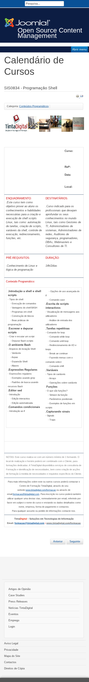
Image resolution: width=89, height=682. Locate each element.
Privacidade (11, 649)
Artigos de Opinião (19, 589)
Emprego (13, 620)
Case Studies (16, 595)
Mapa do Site (12, 656)
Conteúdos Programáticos (34, 106)
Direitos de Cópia (14, 668)
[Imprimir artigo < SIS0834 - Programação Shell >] (78, 96)
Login (11, 626)
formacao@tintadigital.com (29, 523)
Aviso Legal (11, 643)
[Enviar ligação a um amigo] (81, 96)
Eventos (13, 614)
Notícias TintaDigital (20, 607)
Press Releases (18, 601)
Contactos (10, 662)
